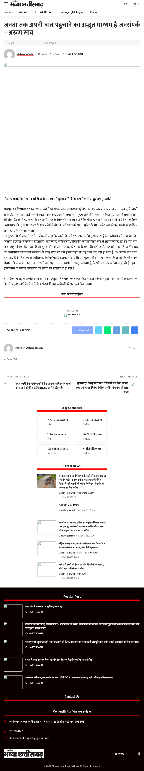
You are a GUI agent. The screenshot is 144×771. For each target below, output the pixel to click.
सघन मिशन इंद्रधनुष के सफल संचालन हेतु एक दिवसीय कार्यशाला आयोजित (58, 659)
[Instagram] (90, 436)
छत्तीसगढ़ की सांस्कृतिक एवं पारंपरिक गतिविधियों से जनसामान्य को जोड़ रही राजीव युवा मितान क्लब (69, 677)
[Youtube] (54, 450)
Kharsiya (83, 552)
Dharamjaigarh (86, 492)
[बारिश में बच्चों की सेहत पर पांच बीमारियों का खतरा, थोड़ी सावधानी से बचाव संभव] (46, 569)
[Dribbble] (90, 450)
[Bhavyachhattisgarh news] (27, 4)
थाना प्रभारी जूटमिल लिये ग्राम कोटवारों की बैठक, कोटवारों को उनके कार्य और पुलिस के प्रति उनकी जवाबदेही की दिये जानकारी (82, 641)
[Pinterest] (54, 436)
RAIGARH (94, 552)
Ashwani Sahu (25, 54)
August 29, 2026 (69, 504)
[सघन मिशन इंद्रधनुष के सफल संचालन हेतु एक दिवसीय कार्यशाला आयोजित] (13, 665)
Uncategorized (67, 509)
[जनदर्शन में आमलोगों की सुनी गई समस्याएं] (13, 611)
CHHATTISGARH (73, 54)
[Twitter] (90, 422)
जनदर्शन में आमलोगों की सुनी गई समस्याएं (43, 606)
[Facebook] (54, 422)
